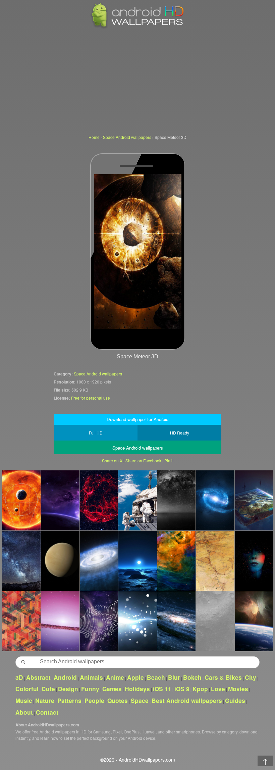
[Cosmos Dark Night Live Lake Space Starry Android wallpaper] (176, 500)
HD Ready (179, 432)
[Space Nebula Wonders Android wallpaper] (253, 621)
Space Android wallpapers (98, 373)
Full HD (96, 432)
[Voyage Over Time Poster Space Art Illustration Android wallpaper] (21, 500)
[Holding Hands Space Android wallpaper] (98, 621)
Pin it (168, 460)
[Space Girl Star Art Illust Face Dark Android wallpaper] (253, 560)
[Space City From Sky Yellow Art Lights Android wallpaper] (215, 560)
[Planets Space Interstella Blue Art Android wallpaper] (60, 500)
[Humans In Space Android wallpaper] (137, 500)
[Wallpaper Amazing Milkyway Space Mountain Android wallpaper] (21, 560)
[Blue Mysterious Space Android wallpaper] (176, 621)
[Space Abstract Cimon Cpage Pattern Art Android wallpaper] (21, 621)
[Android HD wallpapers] (137, 27)
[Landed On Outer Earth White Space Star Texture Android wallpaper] (215, 621)
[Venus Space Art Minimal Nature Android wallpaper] (60, 560)
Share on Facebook (143, 460)
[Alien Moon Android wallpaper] (137, 560)
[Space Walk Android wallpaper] (137, 621)
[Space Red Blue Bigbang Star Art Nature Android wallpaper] (98, 500)
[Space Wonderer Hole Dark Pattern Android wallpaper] (176, 560)
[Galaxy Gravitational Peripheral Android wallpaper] (60, 621)
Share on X (112, 460)
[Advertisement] (137, 80)
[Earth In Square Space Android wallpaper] (253, 500)
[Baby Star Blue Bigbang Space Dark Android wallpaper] (98, 560)
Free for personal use (90, 398)
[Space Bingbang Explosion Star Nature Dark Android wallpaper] (215, 500)
